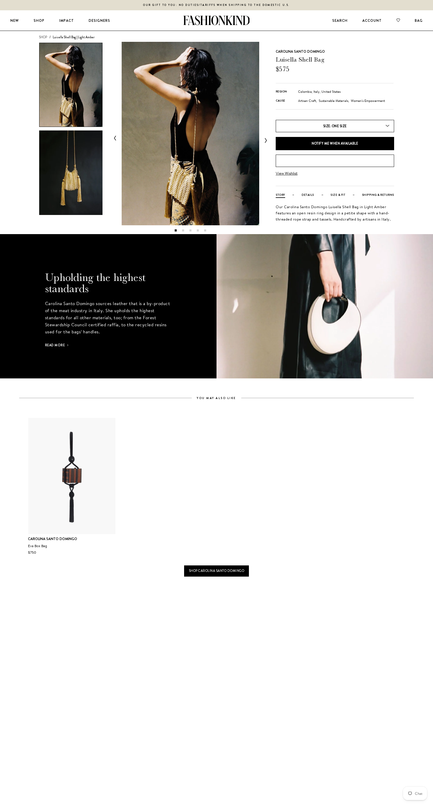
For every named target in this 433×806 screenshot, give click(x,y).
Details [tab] (308, 195)
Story (280, 195)
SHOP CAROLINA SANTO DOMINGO (216, 570)
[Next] (264, 140)
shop (43, 37)
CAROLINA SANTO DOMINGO (300, 51)
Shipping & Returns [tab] (378, 195)
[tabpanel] (190, 133)
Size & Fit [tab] (337, 195)
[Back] (116, 138)
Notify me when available (335, 143)
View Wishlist (287, 173)
